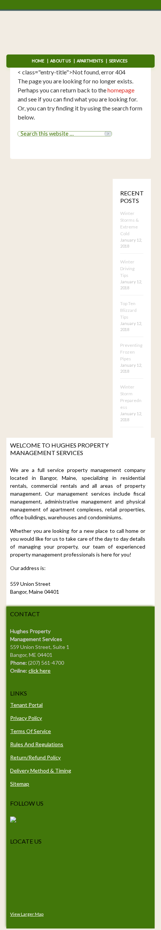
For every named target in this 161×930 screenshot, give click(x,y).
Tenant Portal (26, 705)
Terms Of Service (30, 731)
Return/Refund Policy (35, 757)
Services (116, 60)
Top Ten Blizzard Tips (128, 310)
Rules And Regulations (36, 744)
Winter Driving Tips (127, 268)
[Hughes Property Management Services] (13, 820)
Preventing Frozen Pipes (131, 351)
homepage (120, 90)
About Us (60, 60)
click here (39, 670)
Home (38, 60)
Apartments (90, 60)
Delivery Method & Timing (40, 770)
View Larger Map (26, 913)
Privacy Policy (26, 718)
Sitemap (19, 783)
